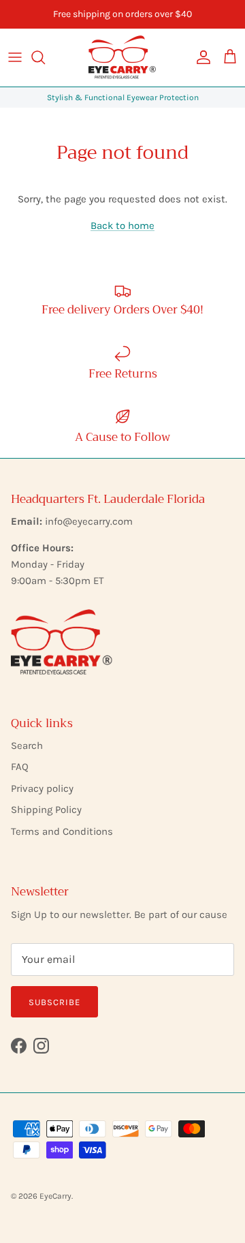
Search (27, 745)
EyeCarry (55, 1196)
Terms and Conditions (62, 831)
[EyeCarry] (122, 57)
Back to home (122, 225)
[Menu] (15, 57)
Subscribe (54, 1002)
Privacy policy (42, 788)
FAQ (20, 767)
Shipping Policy (46, 809)
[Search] (45, 57)
